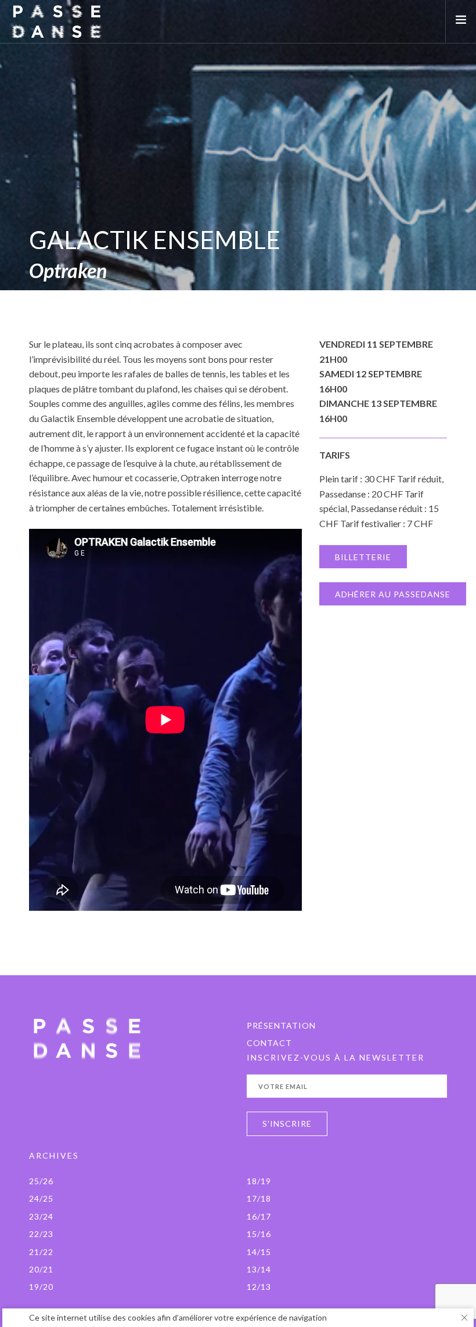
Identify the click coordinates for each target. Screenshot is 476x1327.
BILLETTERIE (363, 557)
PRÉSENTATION (281, 1025)
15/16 (259, 1234)
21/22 (41, 1252)
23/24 (41, 1216)
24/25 (41, 1198)
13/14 (259, 1269)
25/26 (41, 1181)
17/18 (259, 1198)
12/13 (259, 1287)
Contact (269, 1043)
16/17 (259, 1216)
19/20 (41, 1287)
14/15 (259, 1252)
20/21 (41, 1269)
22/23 (41, 1234)
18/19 (259, 1181)
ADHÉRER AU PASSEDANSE (392, 594)
